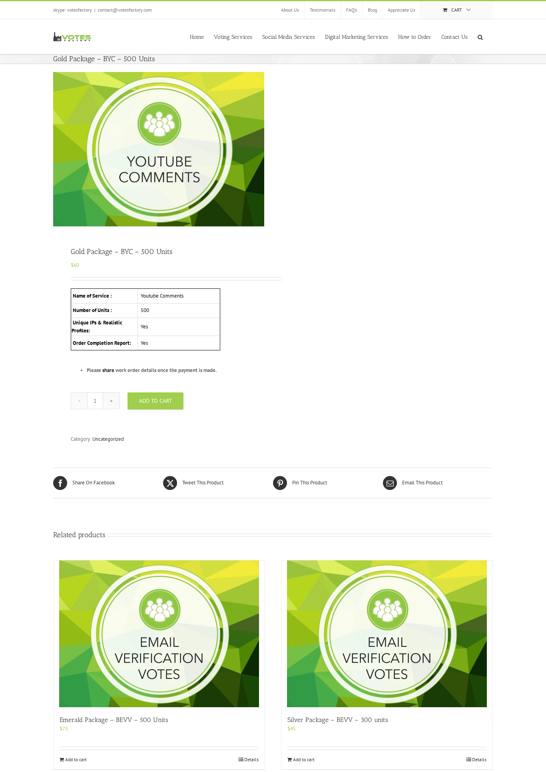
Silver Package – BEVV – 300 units (337, 720)
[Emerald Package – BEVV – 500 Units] (159, 633)
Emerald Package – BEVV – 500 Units (114, 720)
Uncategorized (108, 439)
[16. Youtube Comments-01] (158, 149)
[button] (480, 36)
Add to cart (155, 400)
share (108, 370)
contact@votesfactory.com (125, 10)
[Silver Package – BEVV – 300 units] (386, 633)
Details (251, 759)
